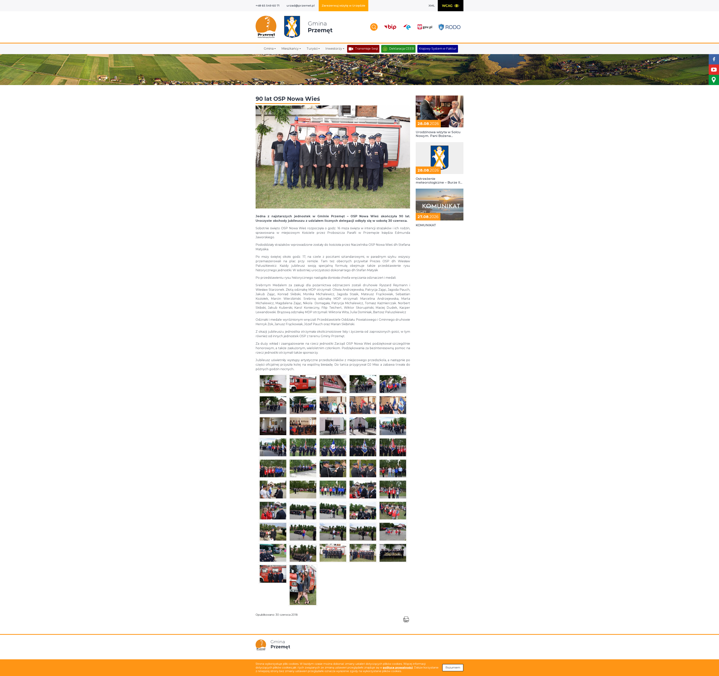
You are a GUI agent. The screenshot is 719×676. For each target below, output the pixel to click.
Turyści (312, 48)
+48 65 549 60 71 (268, 5)
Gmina (269, 48)
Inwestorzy (333, 48)
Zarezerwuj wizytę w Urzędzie (343, 5)
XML (431, 5)
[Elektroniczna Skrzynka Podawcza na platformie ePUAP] (407, 27)
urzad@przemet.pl (300, 5)
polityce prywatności (398, 667)
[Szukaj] (374, 27)
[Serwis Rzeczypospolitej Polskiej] (425, 27)
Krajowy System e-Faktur (437, 48)
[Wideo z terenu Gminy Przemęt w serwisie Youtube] (714, 69)
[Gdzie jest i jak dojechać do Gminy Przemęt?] (714, 80)
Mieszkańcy (290, 48)
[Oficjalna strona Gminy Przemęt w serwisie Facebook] (714, 59)
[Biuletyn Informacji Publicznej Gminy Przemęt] (390, 27)
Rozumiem (452, 667)
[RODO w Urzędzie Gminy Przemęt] (449, 27)
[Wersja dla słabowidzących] (450, 5)
